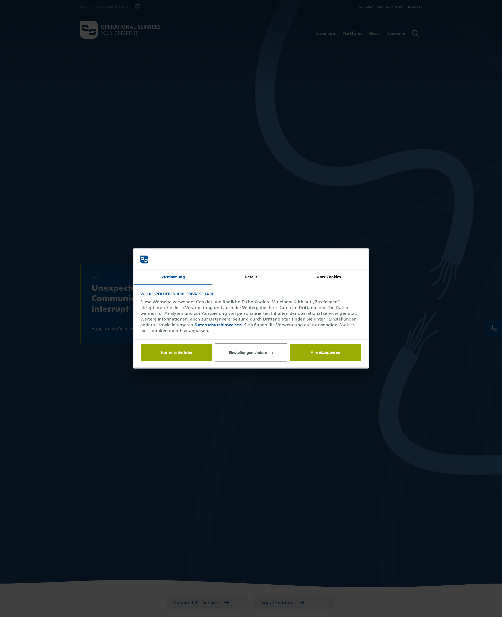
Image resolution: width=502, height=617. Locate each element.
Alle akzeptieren (325, 352)
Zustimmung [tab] (173, 277)
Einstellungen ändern (248, 352)
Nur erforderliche (176, 352)
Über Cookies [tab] (329, 277)
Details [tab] (251, 277)
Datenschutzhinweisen (218, 324)
